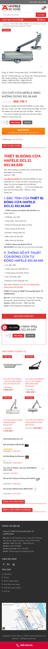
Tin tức (6, 577)
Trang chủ (5, 24)
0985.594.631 (28, 543)
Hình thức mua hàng (12, 584)
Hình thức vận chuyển (12, 588)
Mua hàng (15, 122)
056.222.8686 (15, 546)
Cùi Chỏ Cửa (34, 24)
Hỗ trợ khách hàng (11, 581)
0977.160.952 (23, 549)
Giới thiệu (7, 574)
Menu (42, 20)
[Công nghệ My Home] (11, 8)
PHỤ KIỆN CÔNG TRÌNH (19, 24)
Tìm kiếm (41, 15)
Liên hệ (27, 122)
